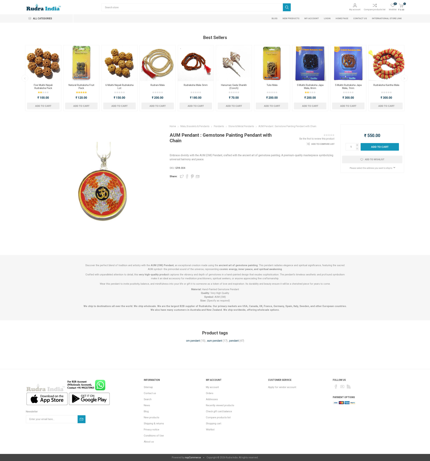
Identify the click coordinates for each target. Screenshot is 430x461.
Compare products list (374, 9)
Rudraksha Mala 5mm (196, 85)
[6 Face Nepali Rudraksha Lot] (119, 63)
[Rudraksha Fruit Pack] (81, 63)
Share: (173, 176)
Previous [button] (25, 78)
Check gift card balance (219, 411)
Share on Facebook (187, 176)
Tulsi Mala (272, 85)
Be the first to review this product (316, 138)
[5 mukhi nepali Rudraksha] (43, 63)
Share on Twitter (182, 176)
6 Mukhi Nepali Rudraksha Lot (119, 87)
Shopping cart (213, 423)
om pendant (193, 340)
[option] (43, 78)
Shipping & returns (154, 423)
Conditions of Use (154, 435)
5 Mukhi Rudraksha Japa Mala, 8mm (310, 87)
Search (287, 7)
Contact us (150, 393)
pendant (234, 340)
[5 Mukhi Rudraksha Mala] (348, 63)
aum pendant (214, 340)
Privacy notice (151, 429)
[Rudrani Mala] (158, 63)
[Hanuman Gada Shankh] (234, 63)
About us (149, 441)
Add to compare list (322, 144)
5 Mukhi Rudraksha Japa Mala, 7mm (348, 87)
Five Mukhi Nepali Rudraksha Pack (43, 87)
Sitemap (148, 387)
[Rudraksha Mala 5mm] (196, 63)
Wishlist (210, 429)
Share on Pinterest (192, 176)
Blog (146, 411)
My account (354, 9)
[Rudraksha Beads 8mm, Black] (310, 63)
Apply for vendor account (282, 387)
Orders (209, 393)
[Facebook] (336, 386)
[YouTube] (342, 386)
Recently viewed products (220, 405)
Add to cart (43, 106)
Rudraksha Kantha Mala (386, 85)
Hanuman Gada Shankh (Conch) (234, 87)
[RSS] (348, 386)
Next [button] (404, 78)
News (147, 405)
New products (151, 417)
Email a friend (198, 176)
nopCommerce (193, 457)
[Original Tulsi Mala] (272, 63)
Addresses (212, 399)
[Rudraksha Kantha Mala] (386, 63)
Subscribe (81, 419)
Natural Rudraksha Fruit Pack (81, 87)
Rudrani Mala (157, 85)
